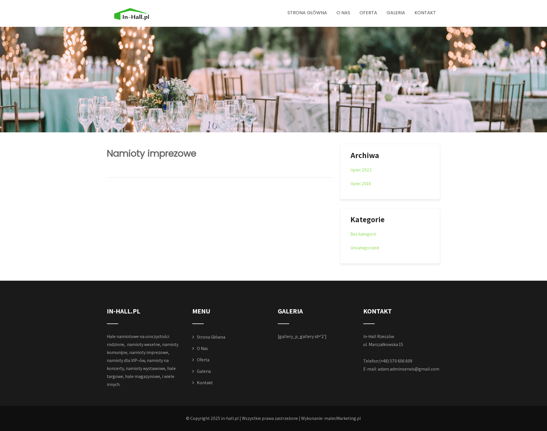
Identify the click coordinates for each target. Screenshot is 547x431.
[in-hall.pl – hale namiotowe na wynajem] (143, 14)
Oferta (368, 12)
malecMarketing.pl (342, 418)
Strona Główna (307, 12)
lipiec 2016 (360, 184)
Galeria (396, 12)
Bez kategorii (363, 234)
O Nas (343, 12)
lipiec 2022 (361, 170)
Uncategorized (364, 248)
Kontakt (425, 12)
